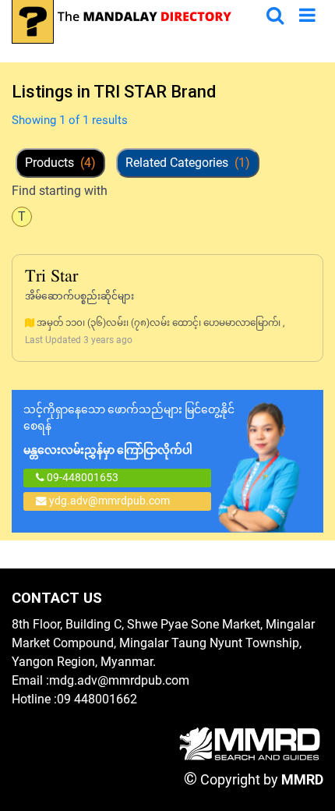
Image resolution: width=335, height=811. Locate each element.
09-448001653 (81, 477)
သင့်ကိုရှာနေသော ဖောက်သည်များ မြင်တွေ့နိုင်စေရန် (129, 429)
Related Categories (187, 162)
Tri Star (51, 277)
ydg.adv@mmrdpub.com (109, 500)
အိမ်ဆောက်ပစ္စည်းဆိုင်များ (79, 296)
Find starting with (60, 190)
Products (60, 162)
